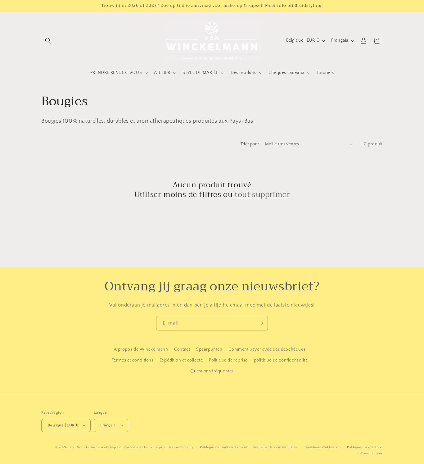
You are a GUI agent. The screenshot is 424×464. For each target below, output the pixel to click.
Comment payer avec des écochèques (266, 349)
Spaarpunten (209, 349)
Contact (182, 349)
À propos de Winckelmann (141, 349)
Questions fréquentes (212, 371)
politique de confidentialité (281, 360)
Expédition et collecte (181, 360)
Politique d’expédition (365, 447)
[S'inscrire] (261, 323)
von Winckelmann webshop (93, 447)
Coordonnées (371, 453)
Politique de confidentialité (275, 447)
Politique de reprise (228, 360)
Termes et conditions (133, 360)
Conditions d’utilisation (322, 447)
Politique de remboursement (223, 447)
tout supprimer (262, 194)
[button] (48, 41)
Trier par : (250, 144)
